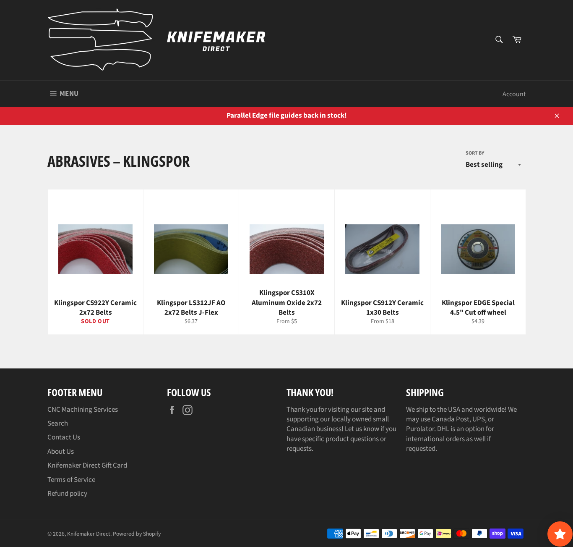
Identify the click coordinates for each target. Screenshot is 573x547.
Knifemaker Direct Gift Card (87, 465)
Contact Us (63, 437)
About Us (60, 452)
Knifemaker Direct (88, 534)
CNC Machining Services (82, 410)
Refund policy (67, 494)
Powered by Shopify (137, 534)
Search (57, 423)
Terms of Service (71, 480)
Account (514, 94)
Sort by (475, 153)
